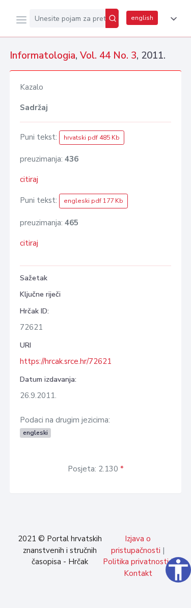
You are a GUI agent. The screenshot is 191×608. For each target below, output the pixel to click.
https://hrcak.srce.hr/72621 (66, 361)
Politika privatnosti (136, 562)
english (142, 18)
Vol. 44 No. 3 (108, 55)
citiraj (29, 179)
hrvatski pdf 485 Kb (92, 138)
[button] (171, 19)
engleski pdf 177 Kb (93, 201)
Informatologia (42, 55)
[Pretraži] (112, 18)
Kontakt (138, 573)
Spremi (107, 594)
